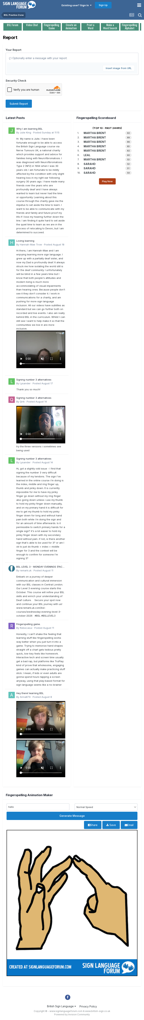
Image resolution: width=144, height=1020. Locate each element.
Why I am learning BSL (29, 128)
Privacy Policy (88, 1006)
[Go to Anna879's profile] (11, 695)
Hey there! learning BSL (30, 693)
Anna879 (25, 696)
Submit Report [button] (19, 103)
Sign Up (103, 5)
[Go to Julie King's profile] (11, 130)
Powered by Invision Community (72, 1014)
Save (112, 825)
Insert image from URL (119, 68)
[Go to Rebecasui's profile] (11, 626)
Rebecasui (26, 627)
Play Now (107, 181)
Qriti (22, 401)
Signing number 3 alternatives (33, 379)
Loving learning (25, 240)
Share (94, 825)
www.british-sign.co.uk (97, 1011)
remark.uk (26, 570)
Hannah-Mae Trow (31, 244)
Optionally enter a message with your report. (39, 58)
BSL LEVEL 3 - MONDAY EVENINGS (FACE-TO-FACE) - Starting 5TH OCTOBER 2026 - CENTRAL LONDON (40, 567)
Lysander (25, 383)
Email (130, 825)
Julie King (25, 132)
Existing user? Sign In (76, 5)
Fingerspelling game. (28, 624)
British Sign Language (60, 1006)
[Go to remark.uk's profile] (11, 568)
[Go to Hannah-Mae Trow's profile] (11, 242)
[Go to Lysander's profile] (11, 381)
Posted (46, 132)
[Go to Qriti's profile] (11, 399)
